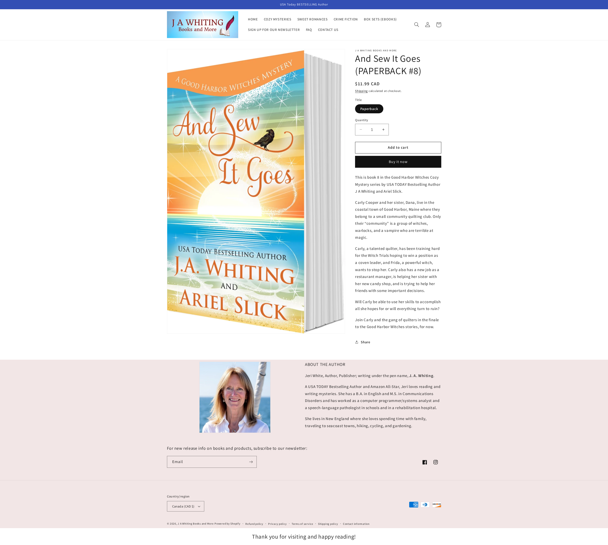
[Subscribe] (250, 462)
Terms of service (302, 524)
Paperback (369, 108)
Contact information (356, 524)
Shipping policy (328, 524)
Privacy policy (277, 524)
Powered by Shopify (227, 523)
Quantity (361, 120)
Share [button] (365, 342)
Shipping (361, 91)
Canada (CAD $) (183, 506)
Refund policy (254, 524)
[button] (416, 24)
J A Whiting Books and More (196, 523)
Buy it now (398, 161)
